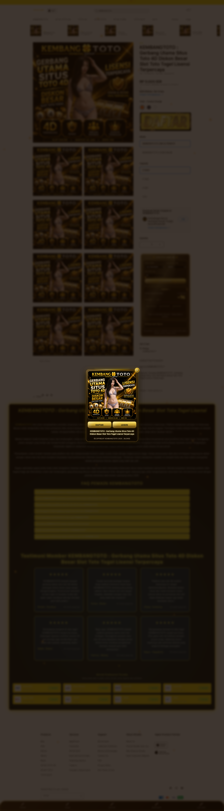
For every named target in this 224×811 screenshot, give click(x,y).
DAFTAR (100, 424)
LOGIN (124, 424)
